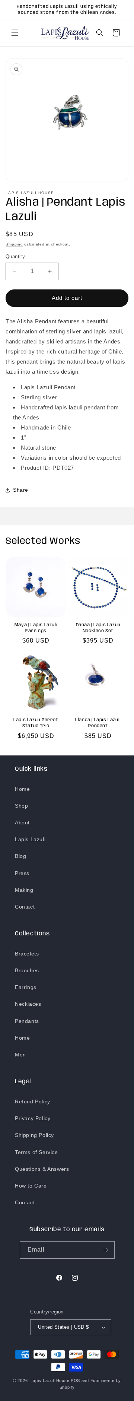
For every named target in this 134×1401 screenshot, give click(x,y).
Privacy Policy (32, 1118)
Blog (20, 856)
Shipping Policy (34, 1135)
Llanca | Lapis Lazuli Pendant (98, 722)
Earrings (25, 987)
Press (22, 873)
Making (24, 890)
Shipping (14, 244)
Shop (21, 806)
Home (22, 789)
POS (75, 1380)
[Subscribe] (106, 1250)
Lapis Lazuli (30, 839)
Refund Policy (32, 1101)
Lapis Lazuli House (50, 1380)
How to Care (31, 1186)
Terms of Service (36, 1152)
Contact (25, 907)
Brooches (27, 970)
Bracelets (27, 954)
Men (20, 1055)
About (22, 822)
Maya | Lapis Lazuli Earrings (36, 627)
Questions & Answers (42, 1169)
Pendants (27, 1021)
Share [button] (20, 490)
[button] (15, 33)
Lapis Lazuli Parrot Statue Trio (35, 722)
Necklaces (28, 1004)
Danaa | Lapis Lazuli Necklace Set (98, 627)
